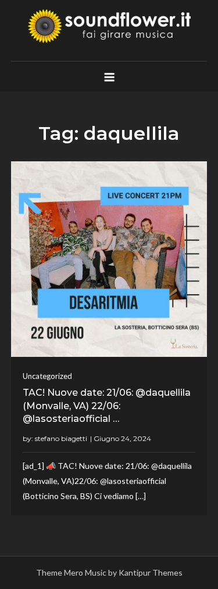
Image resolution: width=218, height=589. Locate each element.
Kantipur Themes (151, 572)
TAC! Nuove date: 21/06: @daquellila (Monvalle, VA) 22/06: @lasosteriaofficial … (107, 405)
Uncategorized (47, 376)
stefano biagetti (61, 438)
